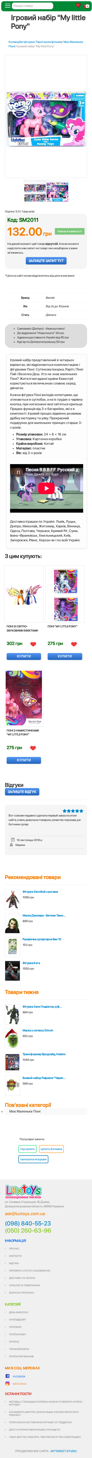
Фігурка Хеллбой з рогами (40, 891)
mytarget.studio (64, 1451)
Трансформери (19, 1348)
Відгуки (14, 1263)
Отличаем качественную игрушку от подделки (40, 1422)
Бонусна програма (21, 1292)
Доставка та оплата (22, 1277)
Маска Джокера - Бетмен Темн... (44, 915)
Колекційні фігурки (22, 42)
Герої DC (14, 1341)
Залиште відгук (22, 792)
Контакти (15, 1255)
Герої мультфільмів (49, 42)
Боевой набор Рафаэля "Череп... (44, 1078)
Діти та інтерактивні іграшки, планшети (34, 1429)
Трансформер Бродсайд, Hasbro (44, 1054)
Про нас (14, 1248)
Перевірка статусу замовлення (29, 1270)
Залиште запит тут (46, 261)
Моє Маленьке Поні (24, 1111)
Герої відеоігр (17, 1319)
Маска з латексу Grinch (38, 1030)
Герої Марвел (17, 1334)
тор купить (27, 1149)
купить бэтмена (51, 1149)
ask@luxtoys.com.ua (25, 1213)
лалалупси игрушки (33, 1159)
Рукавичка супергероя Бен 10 (42, 939)
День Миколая (18, 1312)
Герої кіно (15, 1326)
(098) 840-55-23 (28, 1223)
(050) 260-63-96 (28, 1231)
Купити (24, 656)
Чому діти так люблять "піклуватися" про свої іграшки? (45, 1436)
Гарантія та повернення (24, 1285)
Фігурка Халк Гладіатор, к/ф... (42, 1006)
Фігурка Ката (31, 963)
